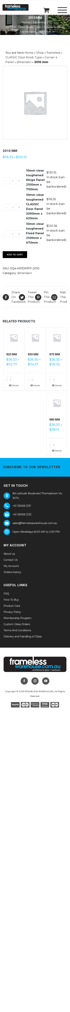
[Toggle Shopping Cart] (46, 10)
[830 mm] (35, 338)
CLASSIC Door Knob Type (23, 57)
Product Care (12, 605)
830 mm (33, 354)
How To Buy (11, 599)
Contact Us (11, 560)
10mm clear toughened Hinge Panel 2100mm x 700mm (35, 180)
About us (9, 553)
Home (29, 52)
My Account (11, 566)
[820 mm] (14, 338)
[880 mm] (57, 403)
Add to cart (15, 254)
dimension (24, 62)
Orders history (12, 572)
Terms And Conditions (17, 630)
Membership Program (17, 618)
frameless (53, 52)
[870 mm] (57, 338)
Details (14, 385)
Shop (40, 52)
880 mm (54, 419)
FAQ (6, 593)
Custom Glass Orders (17, 624)
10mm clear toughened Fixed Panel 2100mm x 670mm (35, 233)
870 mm (54, 354)
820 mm (11, 354)
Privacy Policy (12, 612)
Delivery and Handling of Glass (23, 636)
